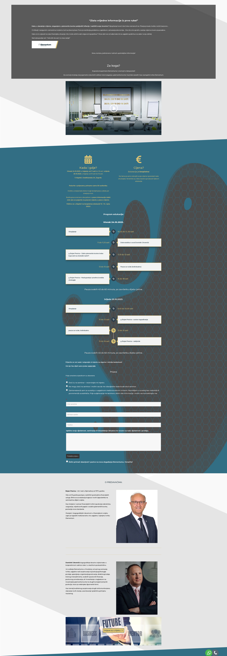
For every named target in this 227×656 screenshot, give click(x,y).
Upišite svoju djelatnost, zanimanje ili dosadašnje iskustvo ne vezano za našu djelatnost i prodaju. (108, 431)
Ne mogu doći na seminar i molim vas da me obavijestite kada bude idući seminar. (102, 387)
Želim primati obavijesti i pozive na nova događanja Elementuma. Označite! (101, 462)
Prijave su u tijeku (112, 630)
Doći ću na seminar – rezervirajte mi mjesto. (87, 383)
